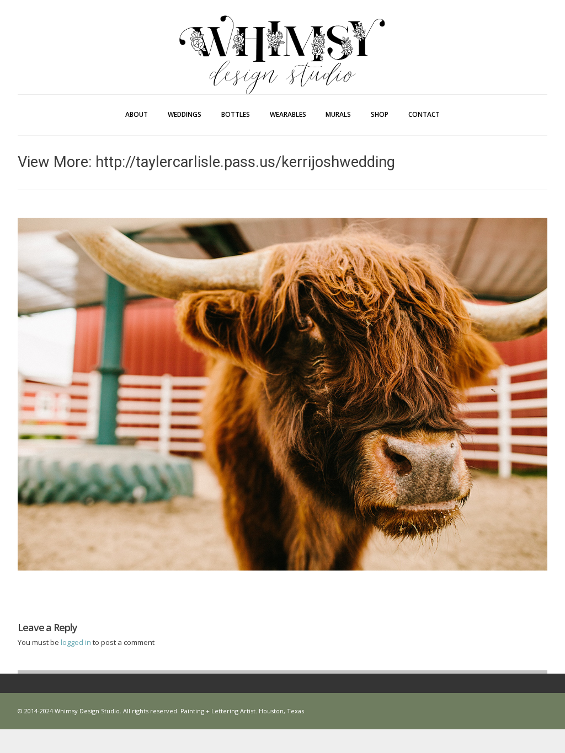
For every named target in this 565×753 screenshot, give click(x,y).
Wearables (288, 114)
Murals (338, 114)
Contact (424, 114)
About (136, 114)
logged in (77, 642)
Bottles (235, 114)
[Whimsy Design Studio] (282, 32)
